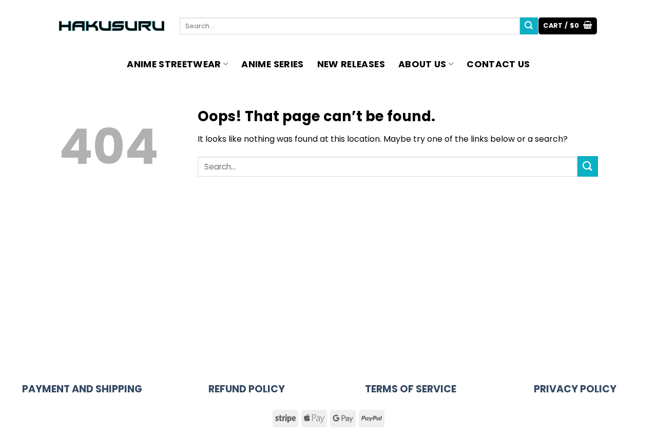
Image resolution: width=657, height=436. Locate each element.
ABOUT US (422, 64)
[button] (567, 25)
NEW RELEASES (351, 64)
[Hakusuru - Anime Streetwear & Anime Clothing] (111, 26)
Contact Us (498, 64)
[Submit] (528, 26)
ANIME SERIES (272, 64)
